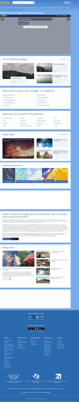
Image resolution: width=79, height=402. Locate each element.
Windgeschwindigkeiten (23, 342)
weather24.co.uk (7, 367)
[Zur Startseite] (5, 2)
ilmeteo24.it (6, 363)
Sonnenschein (20, 346)
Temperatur (20, 344)
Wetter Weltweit (47, 351)
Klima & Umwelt (60, 347)
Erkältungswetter (60, 346)
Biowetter (59, 340)
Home (1, 10)
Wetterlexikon (47, 353)
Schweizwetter (47, 344)
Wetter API (6, 355)
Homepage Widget (8, 353)
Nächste (67, 174)
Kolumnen (6, 342)
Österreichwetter (47, 346)
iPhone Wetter (34, 340)
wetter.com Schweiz (8, 347)
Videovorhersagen (8, 340)
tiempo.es (6, 360)
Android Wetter (34, 344)
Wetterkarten (5, 10)
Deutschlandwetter (48, 342)
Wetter (6, 338)
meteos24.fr (7, 362)
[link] (3, 7)
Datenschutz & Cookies (24, 388)
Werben (6, 351)
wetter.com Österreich (9, 349)
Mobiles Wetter (35, 338)
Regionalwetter (47, 347)
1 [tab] (34, 185)
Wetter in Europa (47, 349)
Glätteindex (59, 342)
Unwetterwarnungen (8, 344)
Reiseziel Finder (60, 344)
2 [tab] (36, 185)
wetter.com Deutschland (9, 346)
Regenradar (20, 340)
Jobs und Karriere (11, 388)
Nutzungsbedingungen (44, 392)
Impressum (61, 388)
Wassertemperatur (21, 347)
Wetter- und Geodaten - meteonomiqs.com (9, 357)
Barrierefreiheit (33, 392)
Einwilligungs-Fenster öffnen (38, 388)
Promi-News (46, 355)
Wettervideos (48, 338)
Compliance (25, 392)
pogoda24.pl (7, 365)
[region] (35, 34)
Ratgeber (60, 338)
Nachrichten (46, 340)
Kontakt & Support (52, 388)
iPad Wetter (33, 342)
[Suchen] (32, 2)
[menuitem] (3, 7)
